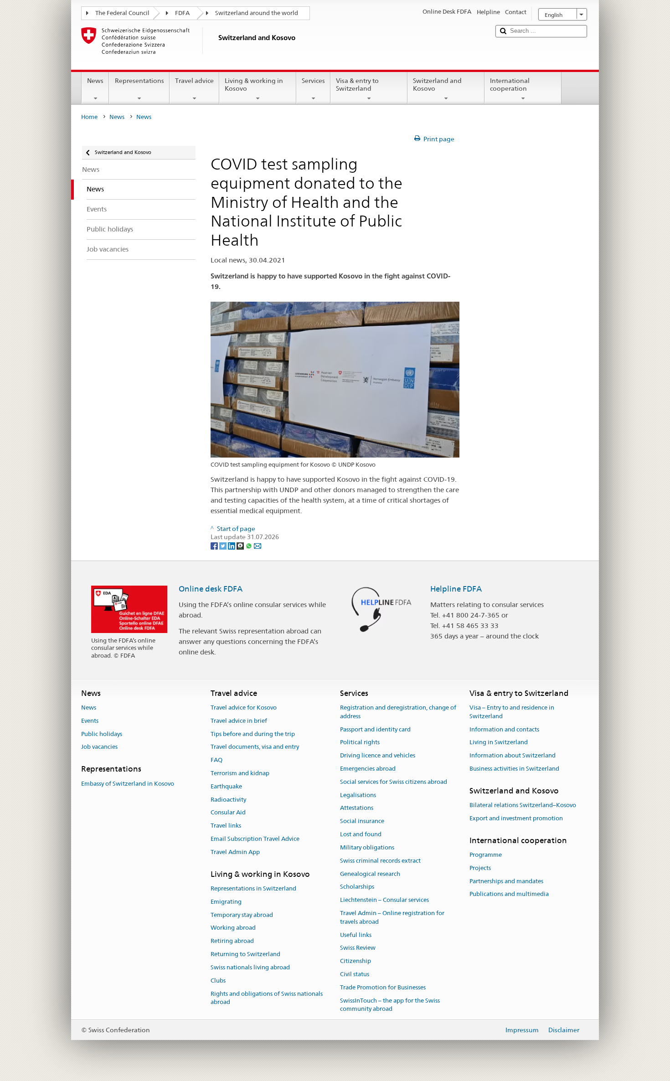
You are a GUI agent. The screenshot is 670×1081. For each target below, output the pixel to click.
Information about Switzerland (512, 755)
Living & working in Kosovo (254, 84)
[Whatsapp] (249, 545)
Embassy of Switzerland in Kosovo (127, 783)
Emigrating (226, 901)
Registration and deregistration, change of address (398, 712)
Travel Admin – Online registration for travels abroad (392, 917)
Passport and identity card (375, 729)
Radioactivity (228, 799)
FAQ (216, 760)
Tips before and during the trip (253, 734)
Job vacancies (99, 747)
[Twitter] (223, 545)
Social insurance (362, 821)
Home (89, 116)
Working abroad (233, 928)
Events (89, 720)
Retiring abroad (232, 941)
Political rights (360, 742)
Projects (480, 868)
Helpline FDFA (456, 588)
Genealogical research (370, 873)
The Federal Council (122, 13)
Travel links (226, 826)
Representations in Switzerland (253, 888)
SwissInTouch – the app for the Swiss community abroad (390, 1005)
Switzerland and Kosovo (437, 84)
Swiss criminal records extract (380, 860)
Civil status (354, 974)
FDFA (182, 13)
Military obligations (367, 847)
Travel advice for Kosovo (244, 707)
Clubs (218, 980)
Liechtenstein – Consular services (384, 899)
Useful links (355, 935)
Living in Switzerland (498, 742)
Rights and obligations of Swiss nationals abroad (267, 998)
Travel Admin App (235, 852)
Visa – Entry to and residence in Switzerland (511, 712)
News (95, 80)
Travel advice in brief (239, 720)
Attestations (356, 808)
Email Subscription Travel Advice (255, 838)
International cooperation (510, 84)
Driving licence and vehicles (377, 755)
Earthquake (226, 786)
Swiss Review (358, 948)
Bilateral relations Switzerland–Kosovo (522, 805)
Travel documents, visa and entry (255, 747)
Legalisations (358, 795)
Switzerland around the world (256, 13)
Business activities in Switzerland (514, 768)
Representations (139, 80)
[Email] (257, 545)
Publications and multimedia (509, 894)
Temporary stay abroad (242, 914)
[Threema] (241, 545)
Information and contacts (504, 729)
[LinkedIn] (232, 545)
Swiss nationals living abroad (250, 967)
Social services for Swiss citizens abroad (393, 781)
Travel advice (194, 80)
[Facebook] (215, 545)
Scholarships (357, 887)
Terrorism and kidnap (240, 773)
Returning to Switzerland (245, 954)
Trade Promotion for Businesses (383, 987)
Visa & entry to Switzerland (357, 84)
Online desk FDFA (210, 588)
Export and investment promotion (516, 818)
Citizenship (355, 960)
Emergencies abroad (368, 768)
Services (313, 80)
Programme (485, 854)
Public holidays (101, 734)
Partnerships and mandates (506, 881)
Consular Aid (228, 812)
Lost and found (360, 834)
